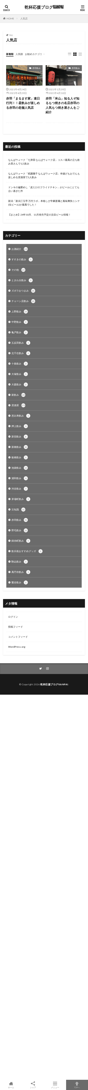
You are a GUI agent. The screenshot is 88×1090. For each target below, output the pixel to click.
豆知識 (18, 509)
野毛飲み (19, 530)
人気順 (19, 54)
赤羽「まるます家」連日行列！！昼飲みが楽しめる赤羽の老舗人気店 (23, 102)
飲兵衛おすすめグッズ (26, 551)
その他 (18, 269)
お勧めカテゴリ (33, 54)
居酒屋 (18, 405)
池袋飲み (19, 467)
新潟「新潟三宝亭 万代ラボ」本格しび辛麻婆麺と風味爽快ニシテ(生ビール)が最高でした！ (44, 202)
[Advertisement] (44, 887)
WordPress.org (16, 646)
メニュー (55, 1087)
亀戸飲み (18, 332)
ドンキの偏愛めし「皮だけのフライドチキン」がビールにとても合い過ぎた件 (43, 189)
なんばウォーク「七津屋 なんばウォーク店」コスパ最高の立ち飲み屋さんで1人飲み (44, 161)
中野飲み (18, 321)
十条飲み (18, 363)
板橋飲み (18, 457)
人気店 (24, 18)
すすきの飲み (21, 259)
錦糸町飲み (20, 540)
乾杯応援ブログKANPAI (44, 7)
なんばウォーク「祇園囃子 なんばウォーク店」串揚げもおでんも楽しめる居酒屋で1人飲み (44, 175)
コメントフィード (18, 636)
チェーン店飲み (22, 301)
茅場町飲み (20, 499)
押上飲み (18, 426)
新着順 (10, 54)
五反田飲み (20, 342)
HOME (10, 18)
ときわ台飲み (21, 280)
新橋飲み (19, 446)
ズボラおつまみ (22, 290)
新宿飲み (18, 436)
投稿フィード (15, 626)
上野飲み (19, 311)
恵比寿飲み (20, 415)
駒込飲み (18, 561)
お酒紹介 (19, 248)
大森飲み (18, 384)
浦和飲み (18, 478)
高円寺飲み (20, 572)
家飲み (18, 394)
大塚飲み (18, 374)
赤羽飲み (36, 68)
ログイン (13, 616)
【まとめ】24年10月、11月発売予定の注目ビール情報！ (39, 214)
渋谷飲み (18, 488)
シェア (33, 1087)
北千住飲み (20, 353)
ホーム (11, 1087)
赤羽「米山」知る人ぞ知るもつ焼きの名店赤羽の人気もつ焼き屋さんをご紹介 (62, 105)
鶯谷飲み (18, 582)
